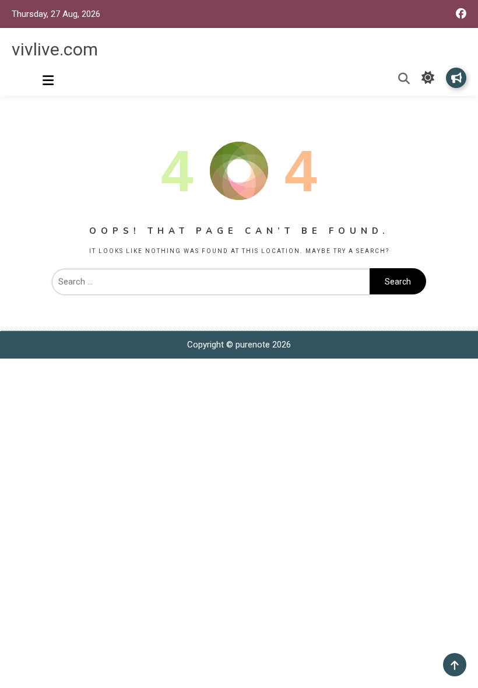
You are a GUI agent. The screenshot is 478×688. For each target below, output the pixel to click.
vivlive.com (55, 49)
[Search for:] (211, 281)
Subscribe (456, 78)
